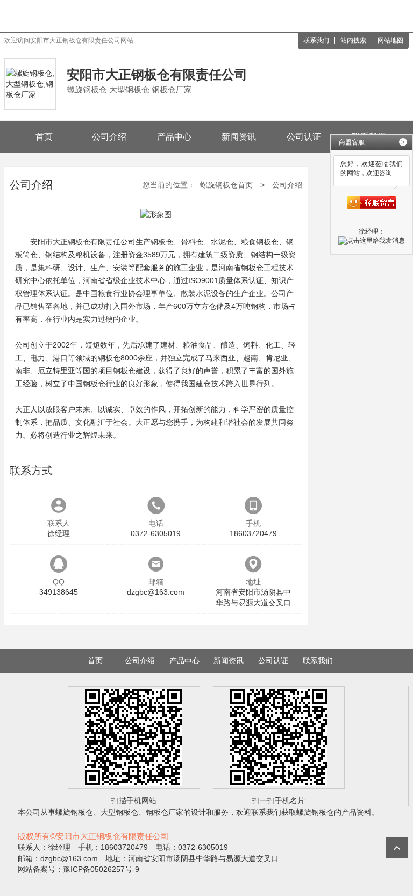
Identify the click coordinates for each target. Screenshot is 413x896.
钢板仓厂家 (164, 812)
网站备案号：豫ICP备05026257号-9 (78, 869)
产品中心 (174, 136)
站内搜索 (353, 40)
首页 (44, 136)
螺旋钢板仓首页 (226, 184)
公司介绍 (109, 136)
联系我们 (316, 40)
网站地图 (390, 40)
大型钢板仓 (119, 812)
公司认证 (304, 136)
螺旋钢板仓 (74, 812)
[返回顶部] (397, 847)
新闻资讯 (239, 136)
